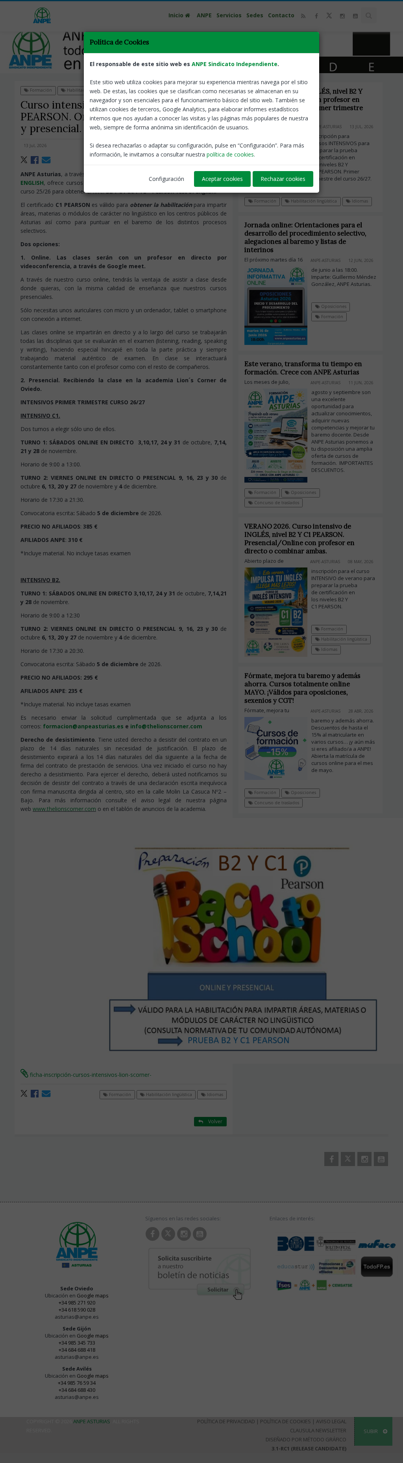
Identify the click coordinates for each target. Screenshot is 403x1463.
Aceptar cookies (222, 178)
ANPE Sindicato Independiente (234, 64)
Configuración (166, 178)
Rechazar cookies (283, 178)
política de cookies (230, 154)
